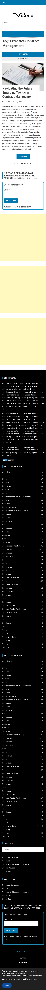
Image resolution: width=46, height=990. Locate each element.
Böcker (5, 483)
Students (6, 623)
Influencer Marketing (13, 546)
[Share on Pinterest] (27, 163)
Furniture (7, 521)
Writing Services (10, 857)
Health (5, 532)
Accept (7, 985)
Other (5, 581)
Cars (4, 493)
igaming (6, 542)
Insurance (7, 553)
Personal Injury (10, 584)
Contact (6, 861)
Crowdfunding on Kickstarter (16, 497)
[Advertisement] (23, 237)
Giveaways (7, 528)
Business (8, 102)
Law (4, 560)
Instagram (7, 549)
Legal (5, 563)
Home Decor (7, 535)
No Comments (23, 58)
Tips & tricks (9, 637)
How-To (15, 102)
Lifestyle (7, 567)
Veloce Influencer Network (15, 864)
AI (3, 476)
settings (32, 979)
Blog (4, 479)
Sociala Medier (9, 612)
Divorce (6, 504)
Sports (5, 619)
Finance (6, 518)
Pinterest (7, 588)
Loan (4, 570)
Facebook (6, 514)
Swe (4, 626)
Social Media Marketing (14, 609)
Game (4, 525)
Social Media (8, 605)
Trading (6, 640)
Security (6, 595)
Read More (23, 157)
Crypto (5, 500)
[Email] (30, 163)
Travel (5, 644)
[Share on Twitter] (24, 163)
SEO (4, 598)
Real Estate (8, 591)
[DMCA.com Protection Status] (8, 460)
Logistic (6, 574)
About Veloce (8, 868)
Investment (7, 556)
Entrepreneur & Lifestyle (15, 511)
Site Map (6, 871)
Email (7, 190)
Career (5, 490)
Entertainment (9, 507)
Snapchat (6, 602)
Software (6, 616)
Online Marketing (10, 577)
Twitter (6, 647)
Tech (20, 102)
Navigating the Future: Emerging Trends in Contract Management (17, 92)
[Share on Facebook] (22, 163)
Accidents (7, 472)
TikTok (5, 633)
